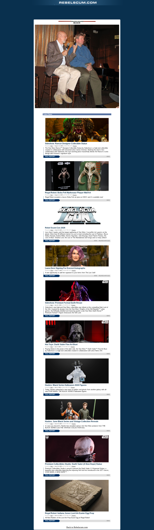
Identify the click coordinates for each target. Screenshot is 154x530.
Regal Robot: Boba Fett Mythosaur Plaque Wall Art (68, 193)
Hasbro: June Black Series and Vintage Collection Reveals (71, 421)
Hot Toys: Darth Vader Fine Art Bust (61, 344)
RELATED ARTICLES (104, 240)
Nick (51, 146)
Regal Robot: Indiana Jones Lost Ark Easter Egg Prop (69, 513)
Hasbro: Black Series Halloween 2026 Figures (66, 385)
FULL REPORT (50, 156)
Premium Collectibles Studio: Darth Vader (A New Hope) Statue (73, 464)
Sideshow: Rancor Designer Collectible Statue (66, 144)
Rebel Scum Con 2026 (55, 228)
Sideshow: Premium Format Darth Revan (63, 303)
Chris (51, 230)
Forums (75, 146)
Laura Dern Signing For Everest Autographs (65, 268)
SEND (108, 156)
